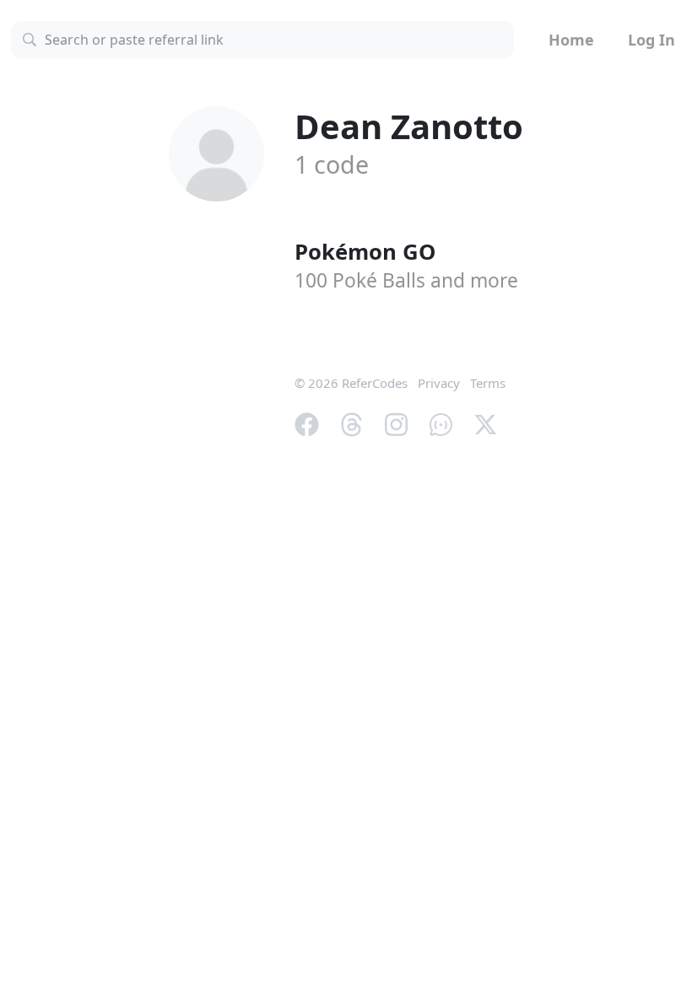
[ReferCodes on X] (485, 423)
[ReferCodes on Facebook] (307, 423)
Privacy (439, 382)
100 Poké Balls (406, 280)
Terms (487, 382)
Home (571, 40)
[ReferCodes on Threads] (351, 423)
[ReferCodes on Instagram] (396, 423)
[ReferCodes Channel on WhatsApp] (441, 423)
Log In (651, 40)
